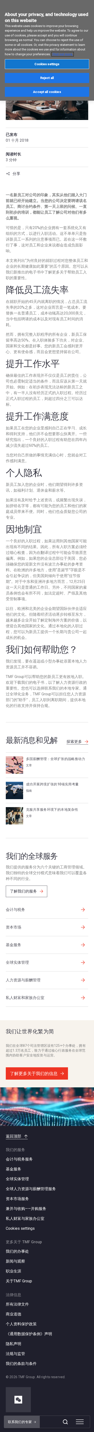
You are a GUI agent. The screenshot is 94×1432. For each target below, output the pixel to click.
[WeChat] (18, 1399)
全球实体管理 (17, 1179)
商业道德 (13, 1314)
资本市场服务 (17, 1198)
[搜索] (65, 1422)
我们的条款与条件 (21, 1363)
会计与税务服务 (19, 1159)
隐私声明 (13, 1343)
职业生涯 (13, 1271)
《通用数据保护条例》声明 (29, 1334)
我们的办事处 (17, 1251)
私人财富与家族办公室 (25, 1218)
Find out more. (62, 54)
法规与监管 (15, 1353)
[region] (47, 50)
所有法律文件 (17, 1304)
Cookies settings (20, 1228)
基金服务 (13, 1169)
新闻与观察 (15, 1261)
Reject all (47, 78)
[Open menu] (80, 1421)
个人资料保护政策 (21, 1324)
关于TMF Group (19, 1281)
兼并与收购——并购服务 (26, 1208)
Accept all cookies (47, 92)
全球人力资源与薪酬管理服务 (31, 1189)
